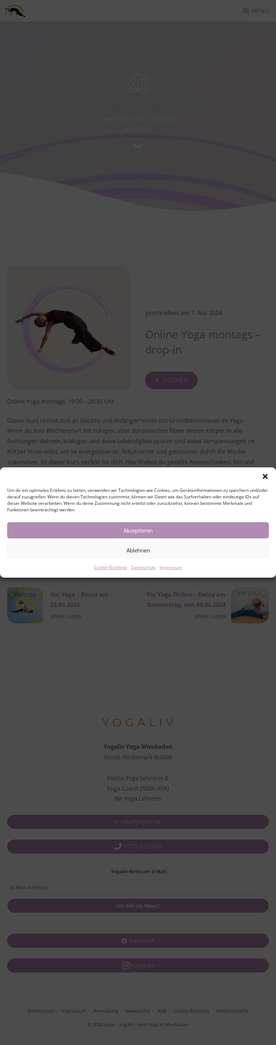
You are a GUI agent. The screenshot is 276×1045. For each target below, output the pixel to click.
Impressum (171, 567)
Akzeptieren (138, 530)
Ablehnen (138, 550)
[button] (265, 476)
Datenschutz (143, 567)
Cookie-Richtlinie (110, 567)
